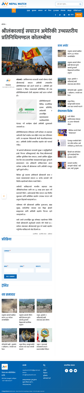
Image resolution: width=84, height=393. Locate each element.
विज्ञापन (45, 373)
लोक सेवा (63, 10)
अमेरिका (36, 234)
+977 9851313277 (7, 381)
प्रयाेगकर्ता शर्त (47, 378)
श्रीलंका (50, 234)
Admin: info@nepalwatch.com (29, 373)
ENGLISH (78, 15)
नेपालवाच (8, 85)
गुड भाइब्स (56, 10)
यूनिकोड (45, 375)
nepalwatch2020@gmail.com (31, 370)
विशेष (72, 15)
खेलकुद (69, 10)
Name (6, 266)
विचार (49, 10)
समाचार (40, 10)
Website (38, 266)
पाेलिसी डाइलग (77, 10)
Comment (7, 251)
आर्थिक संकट (43, 234)
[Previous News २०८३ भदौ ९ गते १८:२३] (4, 196)
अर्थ (45, 10)
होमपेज (4, 24)
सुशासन (34, 10)
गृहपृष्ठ (28, 10)
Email (22, 266)
